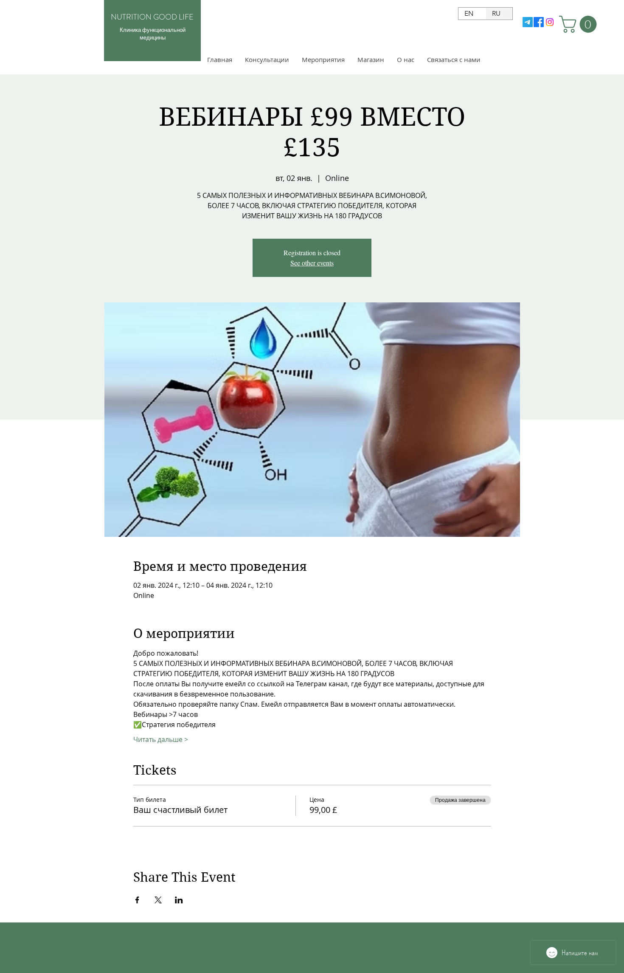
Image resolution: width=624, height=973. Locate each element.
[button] (580, 24)
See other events (312, 262)
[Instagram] (550, 22)
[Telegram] (528, 22)
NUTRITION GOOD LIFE (152, 17)
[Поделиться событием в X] (158, 900)
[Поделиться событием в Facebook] (137, 900)
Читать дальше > (160, 739)
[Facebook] (539, 22)
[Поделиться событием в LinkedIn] (179, 900)
